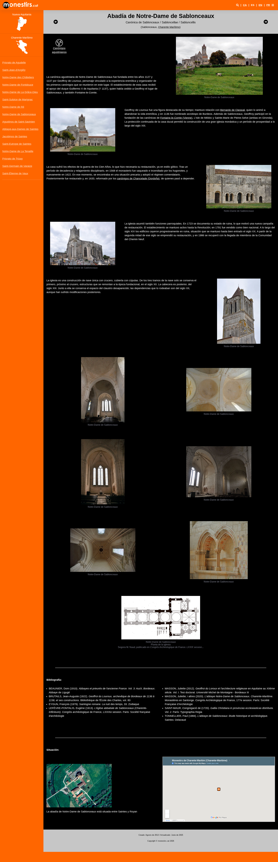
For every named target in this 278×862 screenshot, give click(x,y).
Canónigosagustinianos (59, 50)
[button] (273, 5)
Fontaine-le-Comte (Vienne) (176, 117)
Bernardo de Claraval (232, 110)
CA (245, 5)
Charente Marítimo (169, 27)
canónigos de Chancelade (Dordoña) (138, 178)
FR (268, 5)
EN (260, 5)
